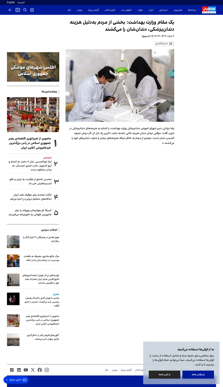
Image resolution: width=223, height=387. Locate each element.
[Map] (32, 10)
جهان (140, 10)
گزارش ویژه (93, 10)
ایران (151, 10)
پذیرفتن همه (198, 374)
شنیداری (163, 10)
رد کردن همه (165, 374)
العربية (21, 2)
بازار (69, 10)
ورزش (79, 10)
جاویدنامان (110, 10)
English (11, 2)
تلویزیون (178, 10)
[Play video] (18, 10)
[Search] (25, 10)
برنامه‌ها (192, 10)
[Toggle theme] (10, 10)
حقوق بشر (126, 10)
